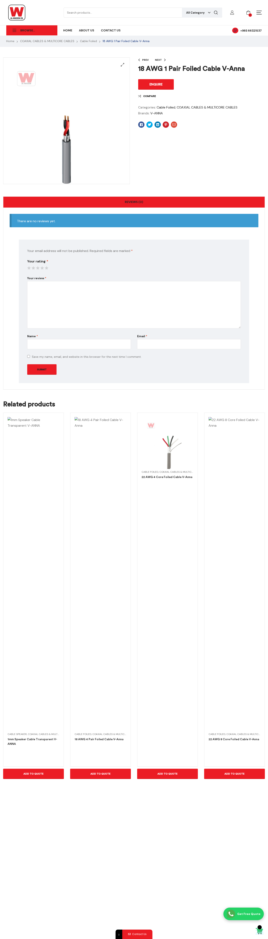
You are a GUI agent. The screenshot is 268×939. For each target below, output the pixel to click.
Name (32, 336)
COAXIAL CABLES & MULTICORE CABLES (47, 41)
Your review (36, 278)
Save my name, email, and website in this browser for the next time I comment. (87, 357)
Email (142, 336)
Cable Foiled (88, 41)
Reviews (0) (134, 202)
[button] (122, 65)
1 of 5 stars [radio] (29, 268)
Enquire (155, 84)
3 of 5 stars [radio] (37, 268)
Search (216, 13)
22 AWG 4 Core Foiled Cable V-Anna (167, 477)
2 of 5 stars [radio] (33, 268)
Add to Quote (33, 773)
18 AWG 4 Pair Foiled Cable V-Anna (99, 739)
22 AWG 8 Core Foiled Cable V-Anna (234, 739)
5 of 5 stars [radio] (46, 268)
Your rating (37, 261)
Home (10, 41)
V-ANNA (156, 113)
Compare (149, 96)
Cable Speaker (17, 734)
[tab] (134, 202)
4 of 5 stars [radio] (42, 268)
